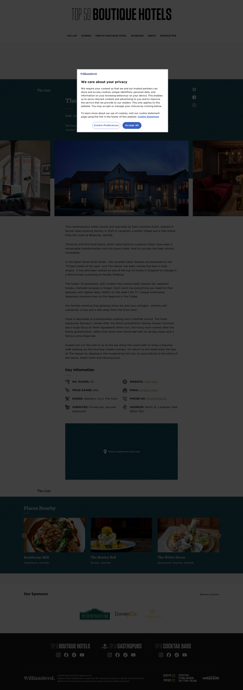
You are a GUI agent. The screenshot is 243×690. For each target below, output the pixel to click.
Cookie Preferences (106, 125)
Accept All (132, 125)
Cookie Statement (148, 116)
